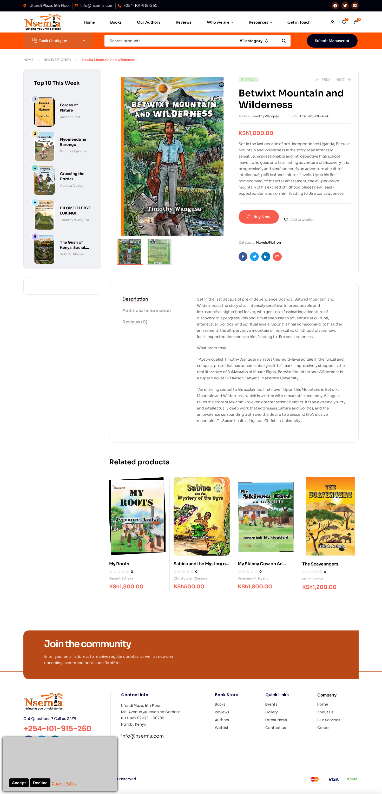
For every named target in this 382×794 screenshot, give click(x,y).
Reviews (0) (134, 322)
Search (284, 41)
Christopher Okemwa (190, 578)
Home (28, 60)
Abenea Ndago (71, 185)
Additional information (146, 310)
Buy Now (262, 216)
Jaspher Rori (70, 117)
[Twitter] (345, 5)
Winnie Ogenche (73, 151)
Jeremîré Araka (121, 578)
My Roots (119, 564)
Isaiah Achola (312, 579)
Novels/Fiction (57, 60)
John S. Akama (72, 254)
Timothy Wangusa (265, 116)
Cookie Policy (64, 783)
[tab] (146, 299)
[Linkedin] (355, 5)
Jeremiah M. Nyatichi (255, 578)
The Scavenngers (320, 564)
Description (135, 299)
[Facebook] (335, 5)
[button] (222, 88)
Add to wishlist (302, 220)
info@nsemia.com (142, 736)
